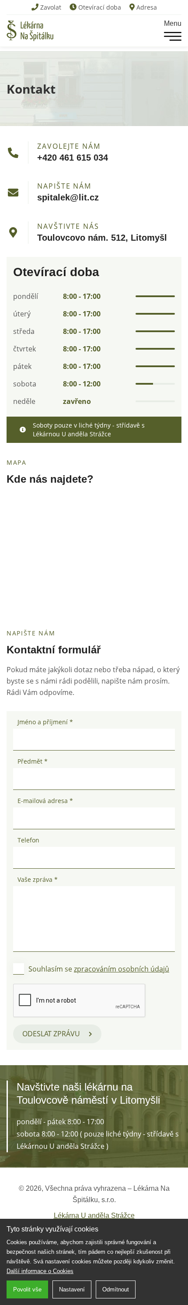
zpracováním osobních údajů (121, 969)
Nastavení (72, 1289)
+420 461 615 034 (72, 157)
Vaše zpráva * (37, 879)
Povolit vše (27, 1289)
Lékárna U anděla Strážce (94, 1215)
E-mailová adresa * (45, 800)
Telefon (28, 840)
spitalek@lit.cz (68, 197)
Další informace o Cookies (40, 1271)
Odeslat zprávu (51, 1033)
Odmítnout (115, 1289)
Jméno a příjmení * (45, 722)
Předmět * (32, 761)
